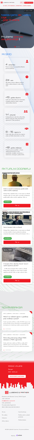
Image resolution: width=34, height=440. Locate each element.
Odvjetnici (4, 418)
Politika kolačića (22, 420)
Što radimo (4, 415)
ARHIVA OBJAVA (27, 5)
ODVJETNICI (19, 5)
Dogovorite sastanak (17, 376)
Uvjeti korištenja (22, 412)
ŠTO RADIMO (11, 5)
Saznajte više (7, 35)
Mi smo (3, 412)
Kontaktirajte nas (29, 2)
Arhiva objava (5, 421)
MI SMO (5, 5)
